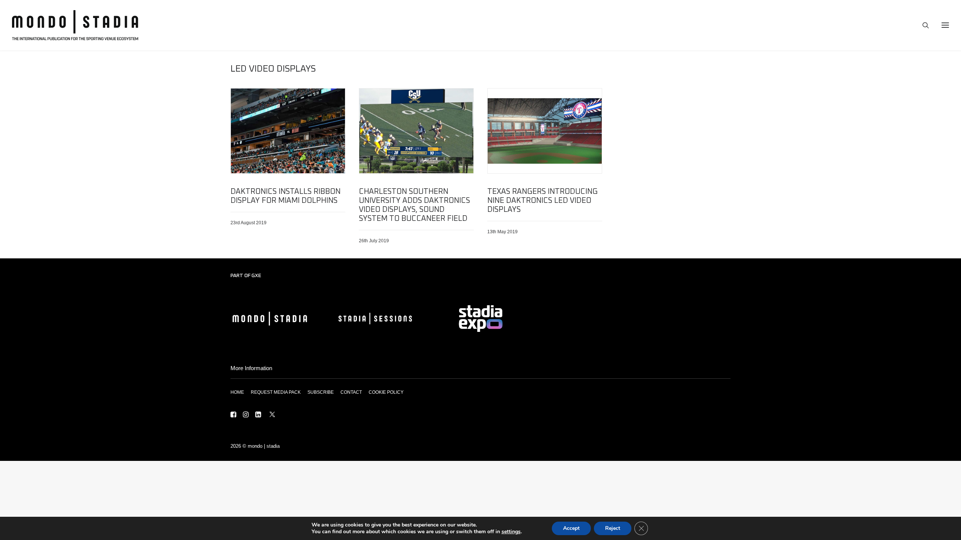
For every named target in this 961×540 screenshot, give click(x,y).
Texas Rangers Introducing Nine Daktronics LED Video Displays (542, 200)
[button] (288, 130)
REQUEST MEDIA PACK (276, 392)
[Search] (922, 25)
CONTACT (351, 392)
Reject (612, 528)
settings (511, 531)
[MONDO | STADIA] (75, 25)
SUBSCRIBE (320, 392)
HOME (237, 392)
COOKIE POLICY (386, 392)
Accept (571, 528)
